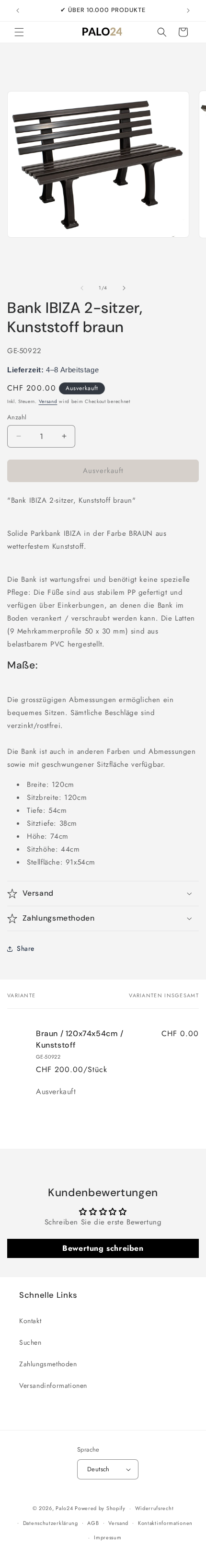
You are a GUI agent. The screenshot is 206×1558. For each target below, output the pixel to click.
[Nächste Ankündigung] (188, 10)
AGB (93, 1523)
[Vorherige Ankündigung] (17, 10)
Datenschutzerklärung (50, 1523)
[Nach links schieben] (81, 288)
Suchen (30, 1342)
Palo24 (64, 1508)
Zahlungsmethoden (48, 1364)
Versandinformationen (53, 1385)
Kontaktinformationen (165, 1523)
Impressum (107, 1537)
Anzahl (16, 417)
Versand (48, 401)
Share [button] (25, 948)
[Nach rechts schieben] (124, 288)
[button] (19, 32)
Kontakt (30, 1321)
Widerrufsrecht (154, 1508)
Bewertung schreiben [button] (102, 1248)
